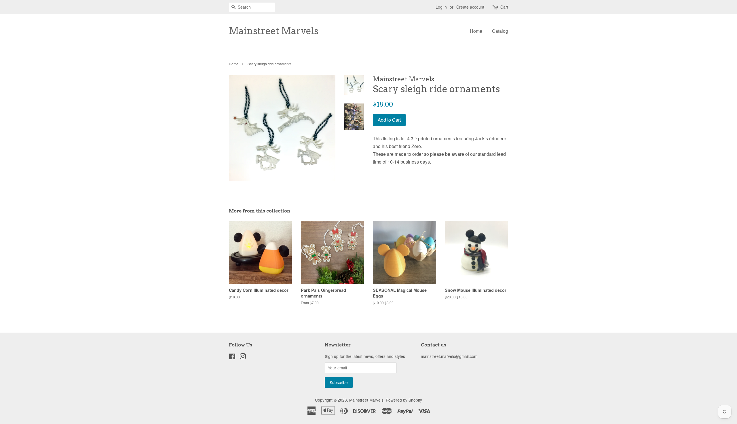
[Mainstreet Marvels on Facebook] (232, 357)
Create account (470, 7)
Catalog (500, 31)
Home (476, 31)
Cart (504, 7)
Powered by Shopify (404, 400)
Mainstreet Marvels (273, 31)
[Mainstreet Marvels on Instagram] (243, 357)
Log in (441, 7)
